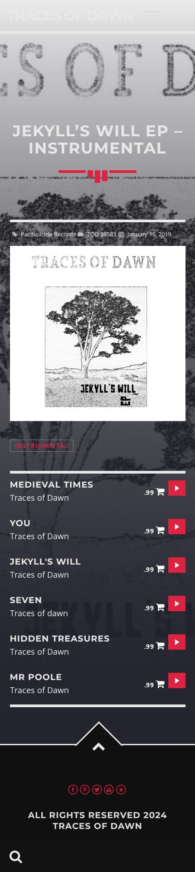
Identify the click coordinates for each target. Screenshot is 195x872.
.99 (150, 492)
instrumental (41, 446)
